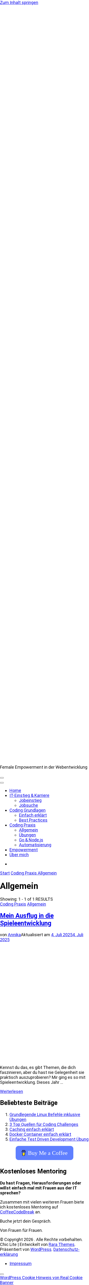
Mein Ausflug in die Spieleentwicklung (27, 919)
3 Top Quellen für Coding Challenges (43, 1124)
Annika (14, 934)
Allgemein (28, 829)
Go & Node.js (31, 839)
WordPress (41, 1249)
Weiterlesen (11, 1091)
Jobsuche (28, 805)
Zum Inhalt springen (19, 2)
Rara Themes (62, 1244)
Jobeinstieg (30, 800)
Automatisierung (35, 844)
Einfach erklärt (33, 815)
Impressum (20, 1263)
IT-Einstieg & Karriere (29, 795)
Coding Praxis (22, 825)
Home (15, 790)
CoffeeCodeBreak (17, 1211)
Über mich (19, 854)
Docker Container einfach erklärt (40, 1134)
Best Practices (33, 820)
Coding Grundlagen (27, 810)
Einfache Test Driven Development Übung (49, 1139)
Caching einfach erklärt (31, 1129)
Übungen (27, 834)
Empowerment (23, 849)
